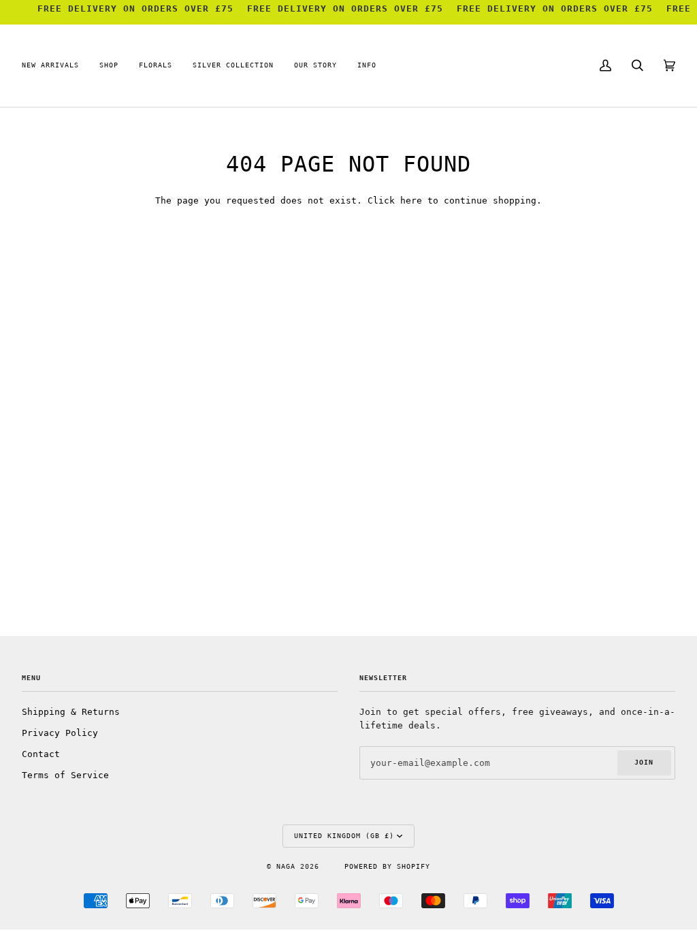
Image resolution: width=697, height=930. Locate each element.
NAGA (288, 866)
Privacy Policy (60, 733)
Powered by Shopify (387, 866)
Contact (41, 754)
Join (643, 762)
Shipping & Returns (71, 712)
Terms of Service (65, 775)
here (411, 200)
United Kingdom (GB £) (344, 835)
